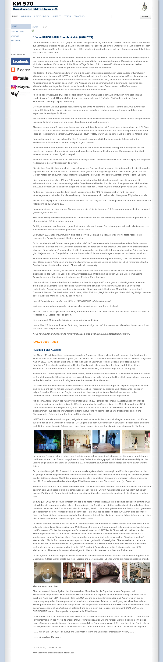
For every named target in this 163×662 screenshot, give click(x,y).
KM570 (35, 27)
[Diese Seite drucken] (32, 31)
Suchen (145, 17)
